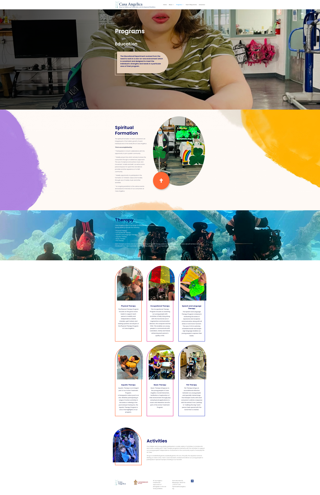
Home (165, 4)
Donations (202, 4)
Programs (179, 4)
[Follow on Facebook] (192, 481)
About (170, 4)
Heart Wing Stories (191, 4)
